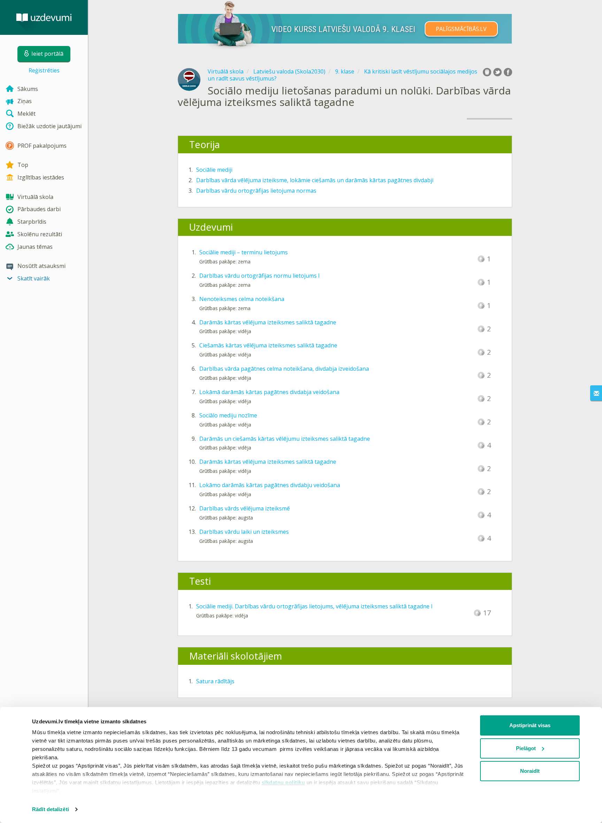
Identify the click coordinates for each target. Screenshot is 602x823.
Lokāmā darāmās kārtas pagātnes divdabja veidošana (269, 392)
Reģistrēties (44, 70)
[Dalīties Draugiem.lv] (487, 72)
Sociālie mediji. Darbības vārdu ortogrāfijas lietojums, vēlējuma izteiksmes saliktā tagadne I (314, 606)
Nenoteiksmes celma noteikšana (241, 299)
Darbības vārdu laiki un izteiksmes (244, 532)
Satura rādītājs (215, 681)
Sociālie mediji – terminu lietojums (243, 252)
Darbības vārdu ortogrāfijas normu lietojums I (259, 275)
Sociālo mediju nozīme (228, 415)
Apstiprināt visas (529, 725)
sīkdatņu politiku (283, 782)
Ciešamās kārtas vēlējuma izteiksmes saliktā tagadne (268, 345)
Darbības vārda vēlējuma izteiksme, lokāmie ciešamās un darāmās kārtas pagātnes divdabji (314, 180)
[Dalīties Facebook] (508, 72)
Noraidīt (530, 771)
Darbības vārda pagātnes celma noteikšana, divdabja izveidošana (284, 368)
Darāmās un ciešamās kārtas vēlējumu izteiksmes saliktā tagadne (284, 439)
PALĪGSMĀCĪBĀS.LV (461, 29)
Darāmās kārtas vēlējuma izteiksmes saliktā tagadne (267, 322)
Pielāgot (526, 748)
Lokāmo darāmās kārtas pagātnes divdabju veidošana (269, 485)
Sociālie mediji (214, 170)
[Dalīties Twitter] (497, 72)
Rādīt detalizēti (50, 809)
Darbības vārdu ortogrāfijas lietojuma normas (256, 190)
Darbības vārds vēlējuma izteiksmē (244, 508)
